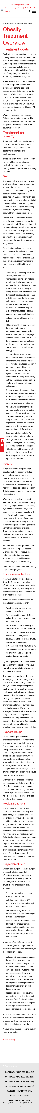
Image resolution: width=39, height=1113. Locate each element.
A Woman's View (10, 1066)
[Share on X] (8, 1046)
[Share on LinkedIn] (19, 1046)
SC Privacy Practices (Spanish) (19, 1086)
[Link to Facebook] (29, 1110)
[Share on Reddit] (30, 1046)
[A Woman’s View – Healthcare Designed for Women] (13, 13)
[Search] (28, 11)
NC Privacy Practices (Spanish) (19, 1077)
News (12, 1096)
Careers (11, 1091)
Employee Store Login (19, 1100)
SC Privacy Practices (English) (19, 1082)
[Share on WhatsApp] (12, 1046)
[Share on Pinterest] (16, 1046)
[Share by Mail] (34, 1046)
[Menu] (33, 11)
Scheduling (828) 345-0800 (20, 4)
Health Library (9, 23)
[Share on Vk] (27, 1046)
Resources (28, 23)
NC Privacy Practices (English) (19, 1072)
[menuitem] (20, 4)
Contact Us (23, 1096)
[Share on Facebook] (5, 1046)
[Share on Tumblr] (23, 1046)
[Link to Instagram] (34, 1110)
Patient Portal (30, 8)
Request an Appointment (13, 8)
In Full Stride (19, 23)
